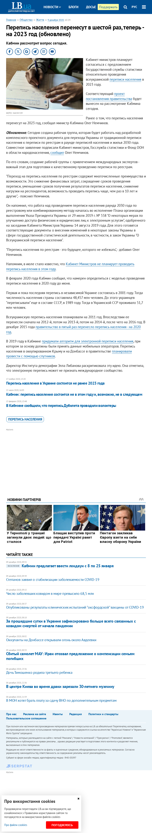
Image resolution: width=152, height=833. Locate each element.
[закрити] (78, 798)
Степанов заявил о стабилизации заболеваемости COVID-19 (52, 579)
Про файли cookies (15, 825)
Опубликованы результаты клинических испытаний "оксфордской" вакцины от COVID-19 (75, 607)
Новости (51, 7)
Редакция (75, 714)
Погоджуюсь (62, 825)
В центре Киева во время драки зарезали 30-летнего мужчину (60, 686)
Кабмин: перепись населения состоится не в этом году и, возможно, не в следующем (74, 394)
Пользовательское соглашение (26, 718)
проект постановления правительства (109, 96)
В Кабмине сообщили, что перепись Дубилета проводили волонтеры (61, 405)
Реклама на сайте (34, 714)
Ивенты (58, 714)
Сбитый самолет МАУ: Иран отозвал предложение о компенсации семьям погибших (70, 656)
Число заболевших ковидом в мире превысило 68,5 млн (50, 593)
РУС (134, 7)
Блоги (73, 7)
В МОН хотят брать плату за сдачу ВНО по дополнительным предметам (61, 700)
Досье (91, 7)
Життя (40, 20)
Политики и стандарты (103, 714)
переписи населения (125, 79)
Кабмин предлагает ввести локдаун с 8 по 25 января (60, 565)
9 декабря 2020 (56, 20)
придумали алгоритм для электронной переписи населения (87, 341)
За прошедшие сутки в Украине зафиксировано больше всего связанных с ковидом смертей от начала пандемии (71, 623)
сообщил (57, 152)
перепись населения (25, 419)
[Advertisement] (76, 458)
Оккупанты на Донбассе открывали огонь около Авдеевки (51, 639)
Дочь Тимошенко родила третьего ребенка (39, 672)
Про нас (11, 714)
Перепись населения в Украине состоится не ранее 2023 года (55, 383)
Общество (26, 20)
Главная (11, 20)
